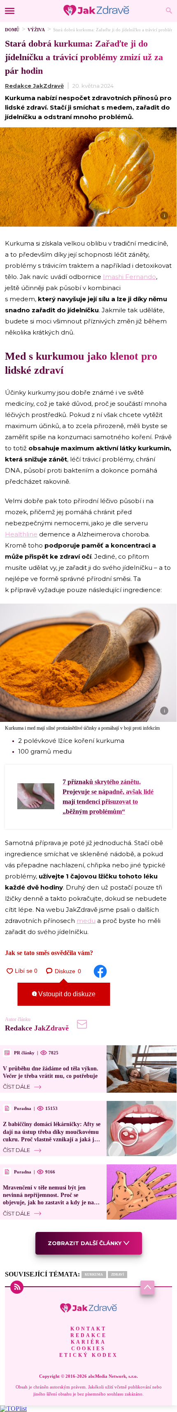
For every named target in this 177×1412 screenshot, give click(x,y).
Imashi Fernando (129, 277)
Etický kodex (88, 1355)
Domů (12, 29)
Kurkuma (94, 1274)
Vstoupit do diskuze (66, 994)
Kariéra (88, 1342)
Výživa (36, 29)
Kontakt (88, 1329)
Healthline (21, 534)
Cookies (88, 1348)
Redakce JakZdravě (34, 85)
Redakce (88, 1335)
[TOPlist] (13, 1408)
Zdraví (117, 1274)
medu (86, 921)
